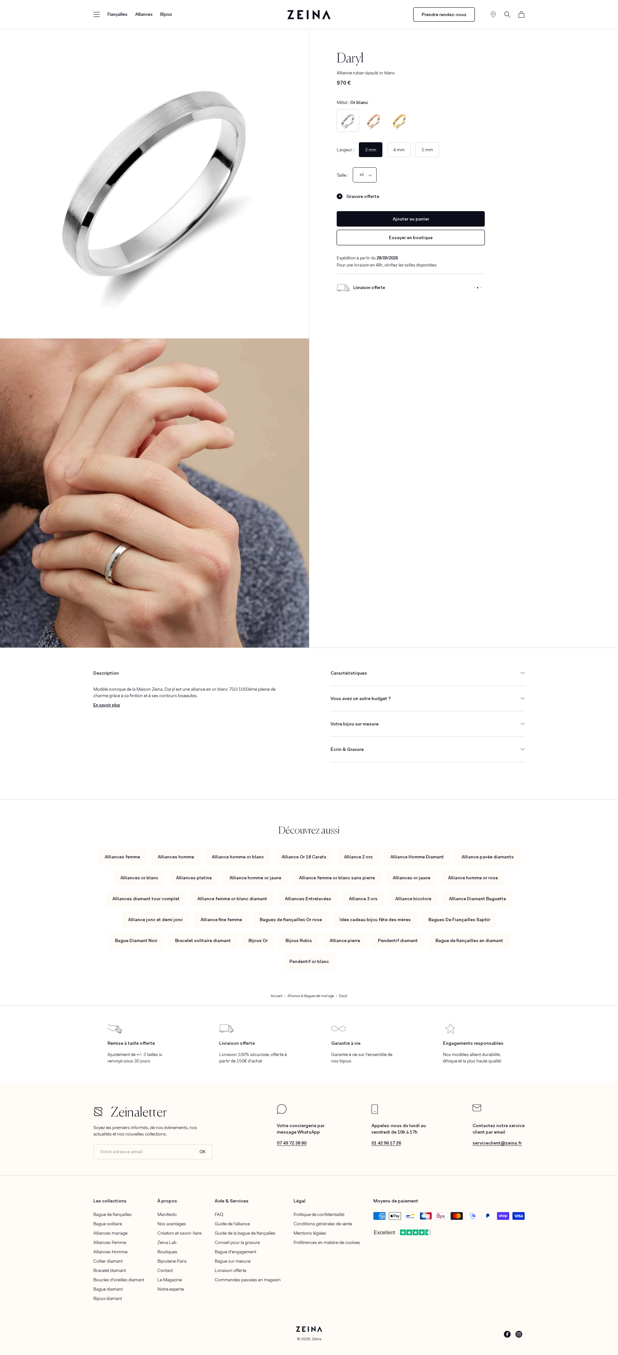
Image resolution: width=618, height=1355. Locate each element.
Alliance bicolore (413, 899)
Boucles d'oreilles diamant (118, 1279)
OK (203, 1151)
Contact (165, 1270)
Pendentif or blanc (309, 961)
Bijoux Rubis (299, 940)
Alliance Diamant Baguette (477, 899)
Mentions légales (310, 1233)
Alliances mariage (110, 1233)
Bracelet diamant (109, 1270)
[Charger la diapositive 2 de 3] (477, 287)
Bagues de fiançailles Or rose (291, 919)
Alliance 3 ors (363, 899)
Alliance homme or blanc (238, 857)
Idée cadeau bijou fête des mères (375, 919)
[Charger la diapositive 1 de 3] (474, 287)
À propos (167, 1201)
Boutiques (167, 1251)
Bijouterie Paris (172, 1261)
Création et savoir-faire (179, 1233)
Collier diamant (108, 1261)
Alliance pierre (345, 940)
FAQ (219, 1214)
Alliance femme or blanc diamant (232, 899)
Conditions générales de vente (323, 1223)
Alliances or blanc (139, 878)
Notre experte (170, 1289)
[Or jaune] (399, 120)
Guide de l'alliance (232, 1223)
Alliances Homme (110, 1251)
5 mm (427, 150)
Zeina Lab (166, 1242)
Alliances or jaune (411, 878)
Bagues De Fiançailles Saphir (459, 919)
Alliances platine (194, 878)
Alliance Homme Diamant (417, 857)
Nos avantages (171, 1223)
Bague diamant (108, 1289)
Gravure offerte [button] (362, 196)
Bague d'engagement (235, 1251)
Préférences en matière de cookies (327, 1242)
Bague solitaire (107, 1223)
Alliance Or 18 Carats (304, 857)
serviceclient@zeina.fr (497, 1143)
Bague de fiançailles (112, 1214)
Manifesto (167, 1214)
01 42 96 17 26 (386, 1143)
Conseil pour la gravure (237, 1242)
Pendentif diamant (398, 940)
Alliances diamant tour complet (146, 899)
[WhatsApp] (281, 1112)
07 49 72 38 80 (291, 1143)
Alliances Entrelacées (308, 899)
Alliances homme (176, 857)
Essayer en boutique (411, 237)
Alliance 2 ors (358, 857)
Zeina (316, 1338)
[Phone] (374, 1112)
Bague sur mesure (232, 1261)
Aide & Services (231, 1201)
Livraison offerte (230, 1270)
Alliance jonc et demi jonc (155, 919)
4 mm (399, 150)
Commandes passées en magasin (248, 1279)
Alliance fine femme (221, 919)
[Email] (477, 1110)
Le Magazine (169, 1279)
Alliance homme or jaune (255, 878)
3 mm (370, 150)
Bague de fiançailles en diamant (469, 940)
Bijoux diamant (107, 1298)
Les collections (109, 1201)
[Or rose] (373, 120)
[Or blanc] (348, 120)
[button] (96, 14)
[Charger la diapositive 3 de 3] (480, 287)
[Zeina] (309, 14)
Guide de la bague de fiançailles (245, 1233)
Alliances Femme (109, 1242)
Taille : (342, 175)
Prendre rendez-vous (444, 14)
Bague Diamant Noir (136, 940)
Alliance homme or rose (473, 878)
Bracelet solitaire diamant (203, 940)
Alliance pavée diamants (488, 857)
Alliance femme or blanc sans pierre (337, 878)
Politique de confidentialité (319, 1214)
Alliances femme (122, 857)
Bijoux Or (258, 940)
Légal (299, 1201)
